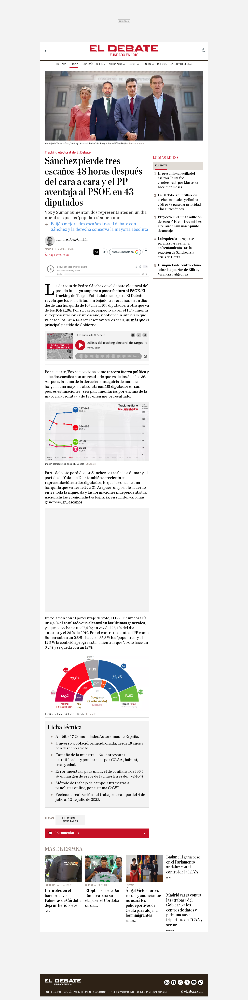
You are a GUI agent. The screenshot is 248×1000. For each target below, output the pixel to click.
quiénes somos (53, 992)
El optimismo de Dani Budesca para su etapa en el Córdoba (103, 895)
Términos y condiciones (95, 992)
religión (162, 64)
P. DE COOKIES (137, 992)
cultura (149, 64)
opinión (100, 64)
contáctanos (71, 992)
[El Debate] (124, 48)
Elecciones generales (70, 820)
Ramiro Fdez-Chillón (72, 239)
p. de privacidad (120, 992)
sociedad (135, 64)
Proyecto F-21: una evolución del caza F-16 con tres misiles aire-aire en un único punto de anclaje (180, 224)
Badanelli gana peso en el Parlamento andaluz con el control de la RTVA (183, 864)
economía (87, 64)
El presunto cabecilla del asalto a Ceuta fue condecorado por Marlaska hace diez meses (178, 180)
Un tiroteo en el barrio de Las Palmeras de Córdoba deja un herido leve (63, 898)
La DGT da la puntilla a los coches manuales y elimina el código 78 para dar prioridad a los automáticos (179, 202)
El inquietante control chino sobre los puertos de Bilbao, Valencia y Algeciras (179, 269)
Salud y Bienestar (181, 64)
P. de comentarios (156, 992)
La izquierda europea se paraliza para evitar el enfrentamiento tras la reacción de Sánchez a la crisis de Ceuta (176, 248)
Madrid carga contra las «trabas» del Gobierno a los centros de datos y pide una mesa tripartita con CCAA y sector (184, 910)
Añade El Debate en (123, 251)
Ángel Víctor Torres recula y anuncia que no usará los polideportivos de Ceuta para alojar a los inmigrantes (143, 903)
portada (61, 64)
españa (74, 64)
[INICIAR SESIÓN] (204, 50)
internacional (117, 64)
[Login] (204, 50)
